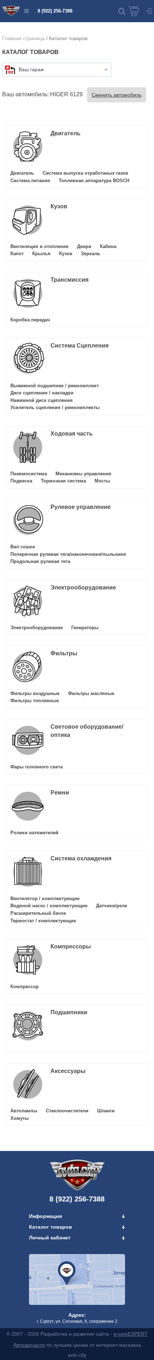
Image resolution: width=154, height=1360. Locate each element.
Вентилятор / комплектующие (45, 898)
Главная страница (23, 38)
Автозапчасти (29, 1345)
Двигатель (65, 133)
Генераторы (84, 627)
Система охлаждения (80, 858)
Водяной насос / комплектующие (48, 905)
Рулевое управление (80, 507)
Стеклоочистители (67, 1110)
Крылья (41, 253)
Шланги (106, 1110)
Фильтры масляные (91, 693)
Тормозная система (63, 481)
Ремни (59, 793)
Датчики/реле (111, 905)
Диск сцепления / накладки (41, 392)
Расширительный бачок (38, 913)
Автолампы (23, 1110)
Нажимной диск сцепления (41, 400)
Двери (84, 246)
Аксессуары (68, 1071)
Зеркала (90, 253)
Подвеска (21, 481)
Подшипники (68, 1012)
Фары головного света (36, 766)
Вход (148, 11)
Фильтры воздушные (34, 693)
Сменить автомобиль (116, 95)
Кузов (58, 206)
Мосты (102, 481)
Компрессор (24, 986)
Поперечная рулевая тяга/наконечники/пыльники (68, 554)
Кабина (108, 246)
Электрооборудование (83, 587)
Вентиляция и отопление (39, 246)
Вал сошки (22, 546)
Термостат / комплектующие (43, 920)
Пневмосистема (28, 473)
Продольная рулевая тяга (40, 561)
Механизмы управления (83, 473)
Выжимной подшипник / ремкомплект (54, 385)
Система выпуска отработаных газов (85, 173)
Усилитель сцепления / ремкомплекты (55, 407)
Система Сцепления (79, 346)
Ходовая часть (71, 434)
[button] (121, 11)
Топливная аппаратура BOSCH (94, 180)
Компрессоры (70, 946)
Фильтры (63, 653)
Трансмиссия (69, 280)
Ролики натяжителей (34, 832)
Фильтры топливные (34, 700)
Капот (17, 253)
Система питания (30, 180)
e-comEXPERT (131, 1334)
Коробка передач (30, 319)
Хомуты (19, 1118)
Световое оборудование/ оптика (86, 731)
